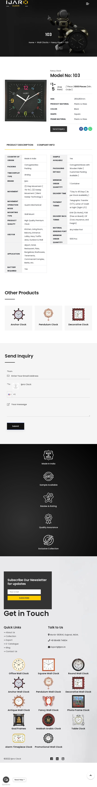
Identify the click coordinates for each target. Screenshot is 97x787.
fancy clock (57, 42)
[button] (9, 394)
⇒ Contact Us (10, 651)
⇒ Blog (7, 647)
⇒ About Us (9, 632)
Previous (3, 318)
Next (94, 318)
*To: (8, 384)
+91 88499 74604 (58, 640)
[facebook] (81, 129)
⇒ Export (8, 640)
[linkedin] (86, 129)
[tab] (20, 146)
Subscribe (24, 598)
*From (9, 371)
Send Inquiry (59, 129)
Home (31, 42)
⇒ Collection (10, 636)
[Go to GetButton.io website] (6, 784)
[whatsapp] (90, 129)
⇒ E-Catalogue (11, 643)
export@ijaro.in (58, 647)
